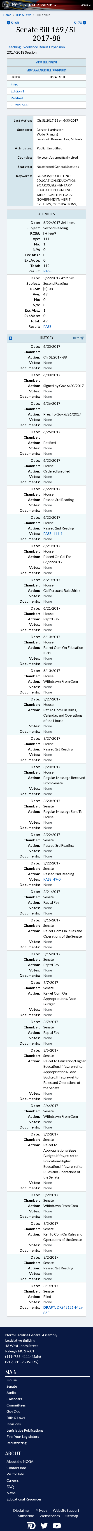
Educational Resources (24, 1499)
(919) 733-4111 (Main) (23, 1356)
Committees (16, 1405)
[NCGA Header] (34, 4)
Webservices (50, 1516)
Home (7, 15)
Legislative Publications (25, 1430)
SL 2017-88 (19, 105)
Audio (11, 1392)
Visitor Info (15, 1474)
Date (76, 338)
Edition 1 (17, 91)
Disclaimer (21, 1510)
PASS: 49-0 (51, 879)
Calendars (14, 1399)
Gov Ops (13, 1411)
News (11, 1493)
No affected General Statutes (58, 166)
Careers (13, 1480)
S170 (78, 22)
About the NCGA (20, 1461)
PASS (47, 271)
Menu (84, 5)
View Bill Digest (46, 62)
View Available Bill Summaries (47, 70)
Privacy (41, 1510)
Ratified (17, 98)
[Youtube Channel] (57, 1525)
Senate (12, 1386)
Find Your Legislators (23, 1436)
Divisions (14, 1424)
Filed (14, 84)
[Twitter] (44, 1525)
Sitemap (71, 1516)
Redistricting (17, 1443)
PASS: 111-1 (53, 533)
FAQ (10, 1486)
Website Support (66, 1510)
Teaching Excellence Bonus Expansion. (36, 47)
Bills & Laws (23, 15)
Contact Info (16, 1467)
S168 (14, 22)
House (12, 1380)
